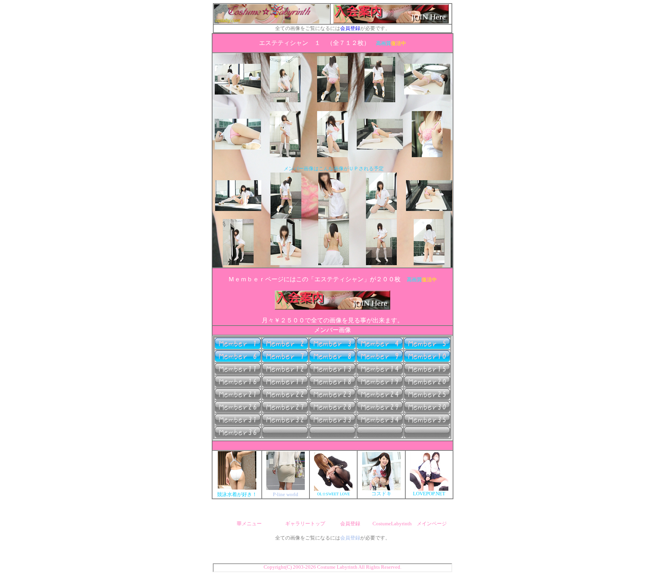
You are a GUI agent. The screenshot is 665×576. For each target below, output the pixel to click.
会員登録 (350, 28)
